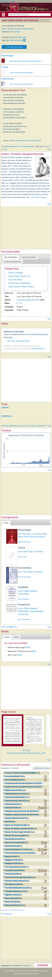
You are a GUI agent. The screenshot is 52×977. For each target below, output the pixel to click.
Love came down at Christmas (18, 341)
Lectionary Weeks (28, 257)
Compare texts (28, 146)
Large (4, 149)
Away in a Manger (15, 273)
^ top (48, 149)
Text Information (10, 257)
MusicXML (23, 37)
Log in (36, 9)
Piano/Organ (7, 55)
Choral (4, 67)
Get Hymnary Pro (38, 349)
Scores (7, 637)
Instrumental (7, 78)
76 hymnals (16, 32)
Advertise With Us (35, 971)
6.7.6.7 (19, 303)
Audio (16, 637)
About (5, 971)
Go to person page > (39, 197)
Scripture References (12, 262)
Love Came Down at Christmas (21, 73)
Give (24, 973)
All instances (7, 914)
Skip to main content (7, 1)
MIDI (12, 40)
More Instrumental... (25, 577)
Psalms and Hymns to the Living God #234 (25, 141)
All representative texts (11, 146)
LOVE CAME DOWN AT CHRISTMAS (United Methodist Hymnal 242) (31, 611)
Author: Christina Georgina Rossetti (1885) (18, 29)
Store (6, 523)
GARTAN (5, 408)
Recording (19, 40)
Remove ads (6, 5)
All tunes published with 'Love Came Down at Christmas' (24, 426)
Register (45, 9)
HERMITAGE (6, 416)
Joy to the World (15, 280)
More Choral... (23, 557)
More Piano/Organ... (25, 542)
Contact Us (25, 971)
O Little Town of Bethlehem (19, 283)
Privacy (18, 971)
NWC (33, 651)
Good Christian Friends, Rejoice (21, 287)
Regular (47, 146)
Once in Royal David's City (19, 276)
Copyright (12, 971)
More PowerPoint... (24, 619)
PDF (16, 37)
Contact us (26, 966)
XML (19, 655)
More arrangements (9, 627)
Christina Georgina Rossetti (28, 300)
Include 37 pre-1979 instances (12, 910)
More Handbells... (24, 599)
